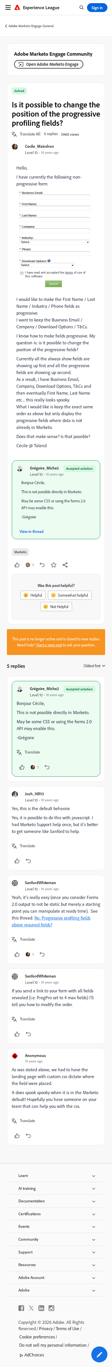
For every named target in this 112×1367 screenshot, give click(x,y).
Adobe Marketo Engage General (31, 26)
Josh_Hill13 (34, 793)
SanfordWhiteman (40, 882)
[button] (30, 134)
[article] (56, 729)
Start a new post (49, 644)
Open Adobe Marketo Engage (52, 64)
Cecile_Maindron (39, 146)
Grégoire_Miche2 (44, 467)
